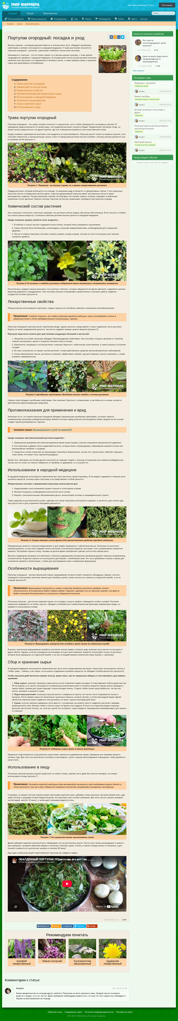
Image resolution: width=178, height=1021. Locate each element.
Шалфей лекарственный (22, 962)
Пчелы (88, 18)
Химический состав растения (32, 87)
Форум (30, 13)
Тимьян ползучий (52, 961)
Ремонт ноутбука (142, 96)
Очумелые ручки (141, 86)
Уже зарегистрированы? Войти (141, 5)
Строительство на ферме (145, 145)
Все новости (138, 70)
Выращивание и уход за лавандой (52, 429)
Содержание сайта (73, 1011)
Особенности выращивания (31, 100)
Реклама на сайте (124, 1011)
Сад (76, 18)
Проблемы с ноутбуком (144, 82)
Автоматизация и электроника (147, 99)
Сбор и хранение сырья (29, 103)
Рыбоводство (105, 18)
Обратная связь (55, 1011)
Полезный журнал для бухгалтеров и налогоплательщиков (151, 127)
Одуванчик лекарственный (113, 962)
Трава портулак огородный (30, 83)
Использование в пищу (28, 107)
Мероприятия (50, 13)
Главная (12, 13)
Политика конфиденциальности (99, 1011)
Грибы (121, 18)
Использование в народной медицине (36, 97)
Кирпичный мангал (143, 141)
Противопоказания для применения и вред (39, 93)
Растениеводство (16, 18)
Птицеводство (60, 18)
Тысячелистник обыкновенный (82, 962)
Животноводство (38, 18)
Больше (144, 18)
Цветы (134, 18)
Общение (139, 115)
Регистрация (167, 5)
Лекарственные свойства (30, 90)
